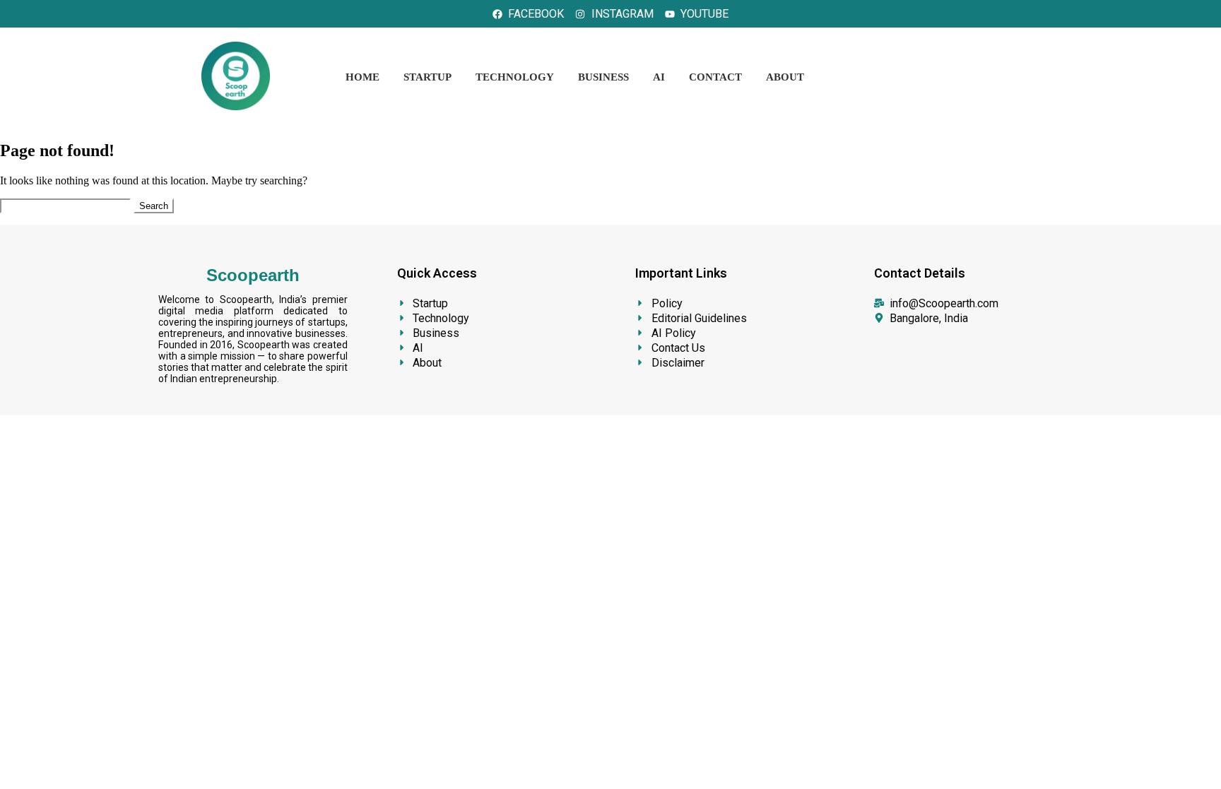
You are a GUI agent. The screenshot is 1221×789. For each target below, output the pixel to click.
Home (362, 77)
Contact (715, 77)
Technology (515, 77)
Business (603, 77)
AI (659, 77)
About (785, 77)
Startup (427, 77)
